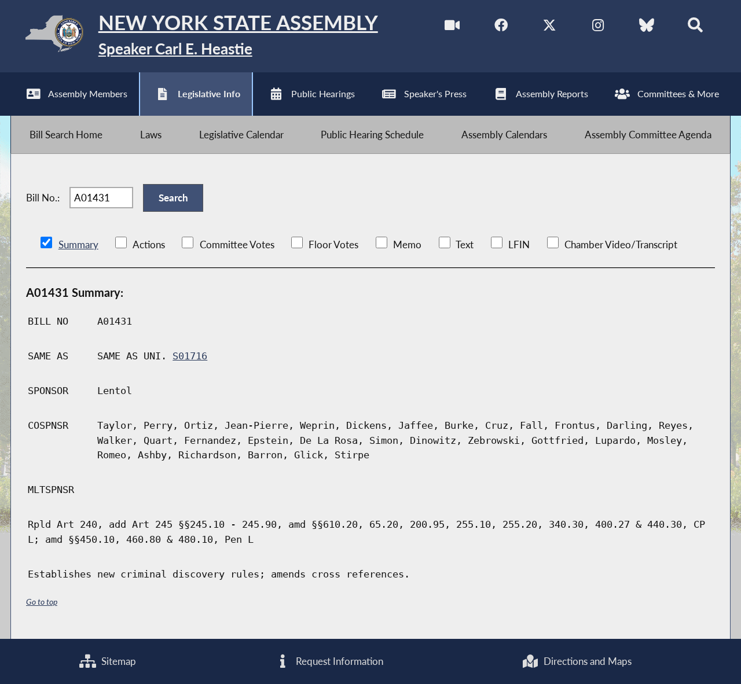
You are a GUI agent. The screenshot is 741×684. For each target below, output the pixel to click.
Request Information (338, 661)
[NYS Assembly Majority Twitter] (550, 28)
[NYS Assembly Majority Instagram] (598, 28)
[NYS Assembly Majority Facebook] (501, 28)
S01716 (190, 356)
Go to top (41, 601)
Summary (78, 244)
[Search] (695, 28)
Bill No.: (43, 198)
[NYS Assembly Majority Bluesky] (646, 28)
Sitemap (117, 661)
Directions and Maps (586, 661)
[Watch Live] (452, 28)
